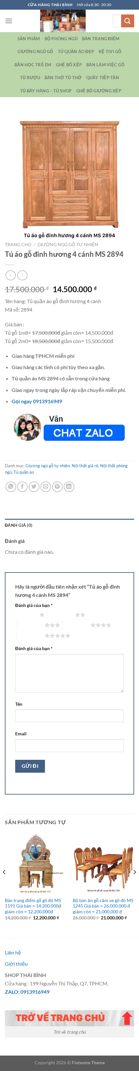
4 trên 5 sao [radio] (77, 625)
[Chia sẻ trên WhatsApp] (10, 486)
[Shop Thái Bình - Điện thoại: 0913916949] (62, 21)
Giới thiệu (16, 964)
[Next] (134, 885)
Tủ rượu (30, 77)
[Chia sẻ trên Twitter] (34, 486)
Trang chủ (18, 244)
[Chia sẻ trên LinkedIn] (69, 486)
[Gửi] (127, 20)
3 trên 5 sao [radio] (31, 625)
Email (21, 733)
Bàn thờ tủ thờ (63, 77)
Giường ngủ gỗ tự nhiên (67, 244)
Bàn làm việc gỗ (105, 64)
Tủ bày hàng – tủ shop (45, 90)
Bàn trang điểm (101, 38)
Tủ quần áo (24, 472)
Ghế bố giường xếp (98, 90)
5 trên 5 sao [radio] (31, 635)
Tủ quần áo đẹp (76, 51)
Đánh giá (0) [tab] (18, 525)
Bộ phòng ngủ (61, 38)
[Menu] (9, 21)
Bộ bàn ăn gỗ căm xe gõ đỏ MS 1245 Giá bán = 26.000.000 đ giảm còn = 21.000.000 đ (103, 906)
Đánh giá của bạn (34, 605)
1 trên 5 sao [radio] (25, 614)
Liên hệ (13, 952)
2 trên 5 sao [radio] (61, 614)
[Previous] (4, 885)
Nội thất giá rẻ (85, 465)
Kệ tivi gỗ (110, 51)
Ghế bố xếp (69, 64)
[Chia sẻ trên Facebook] (22, 486)
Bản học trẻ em (33, 64)
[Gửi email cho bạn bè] (45, 486)
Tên (18, 704)
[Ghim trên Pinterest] (57, 486)
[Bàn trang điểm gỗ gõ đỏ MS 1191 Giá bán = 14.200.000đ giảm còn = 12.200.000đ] (35, 863)
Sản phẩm (28, 38)
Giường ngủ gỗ (35, 51)
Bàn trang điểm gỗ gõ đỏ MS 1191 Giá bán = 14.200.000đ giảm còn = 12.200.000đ (33, 906)
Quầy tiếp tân (102, 77)
